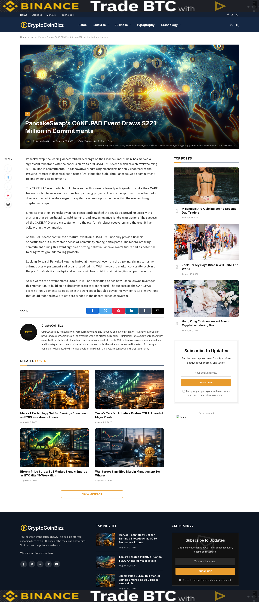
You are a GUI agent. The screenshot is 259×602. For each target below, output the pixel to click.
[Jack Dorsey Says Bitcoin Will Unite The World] (206, 242)
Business (37, 15)
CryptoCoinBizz (44, 141)
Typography (146, 25)
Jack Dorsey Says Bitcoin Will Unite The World (210, 267)
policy (215, 580)
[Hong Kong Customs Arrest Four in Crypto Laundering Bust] (206, 298)
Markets (51, 15)
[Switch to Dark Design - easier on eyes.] (232, 25)
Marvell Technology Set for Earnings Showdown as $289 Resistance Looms (54, 415)
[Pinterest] (7, 195)
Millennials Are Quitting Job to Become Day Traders (209, 210)
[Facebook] (7, 168)
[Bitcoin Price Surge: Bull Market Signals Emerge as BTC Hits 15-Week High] (54, 447)
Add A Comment (92, 494)
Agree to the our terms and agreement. (207, 580)
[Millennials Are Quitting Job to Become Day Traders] (206, 185)
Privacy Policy (204, 395)
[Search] (237, 25)
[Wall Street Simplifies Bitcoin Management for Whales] (129, 447)
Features (99, 25)
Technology (67, 15)
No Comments (88, 141)
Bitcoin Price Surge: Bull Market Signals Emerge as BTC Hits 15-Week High (53, 473)
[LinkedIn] (7, 186)
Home (23, 15)
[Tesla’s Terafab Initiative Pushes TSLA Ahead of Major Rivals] (129, 389)
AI (28, 114)
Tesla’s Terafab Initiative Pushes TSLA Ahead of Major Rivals (129, 415)
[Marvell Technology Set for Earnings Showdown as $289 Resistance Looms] (54, 389)
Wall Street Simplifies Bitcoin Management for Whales (127, 473)
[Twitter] (7, 177)
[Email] (7, 204)
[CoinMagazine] (42, 25)
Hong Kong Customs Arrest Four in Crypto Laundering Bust (206, 323)
